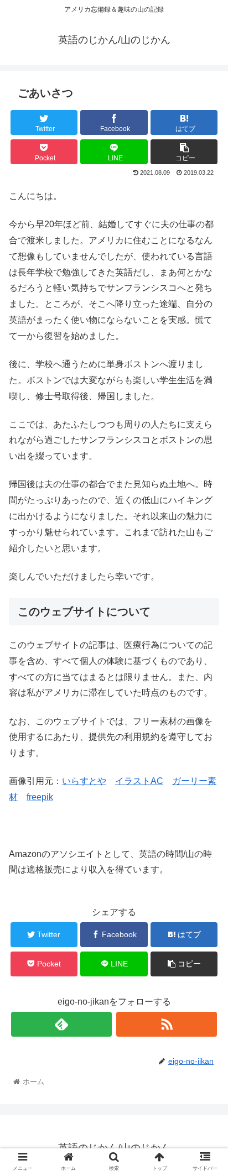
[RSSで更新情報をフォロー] (166, 1024)
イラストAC (139, 781)
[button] (205, 985)
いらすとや (84, 781)
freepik (40, 797)
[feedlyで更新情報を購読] (61, 1024)
